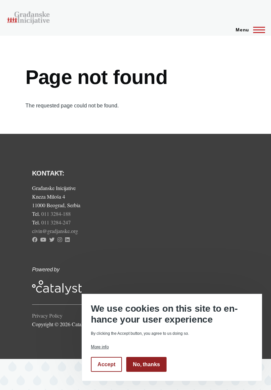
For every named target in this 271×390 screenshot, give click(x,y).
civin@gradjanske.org (55, 230)
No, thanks (146, 364)
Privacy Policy (47, 315)
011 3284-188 (56, 213)
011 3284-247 (56, 222)
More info (100, 346)
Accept (106, 364)
